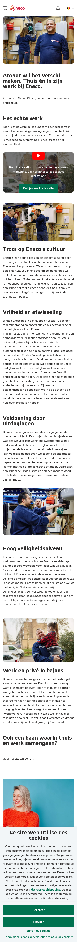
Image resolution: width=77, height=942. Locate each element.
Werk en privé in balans (33, 670)
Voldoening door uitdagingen (24, 421)
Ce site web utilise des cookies (39, 835)
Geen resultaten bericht (18, 758)
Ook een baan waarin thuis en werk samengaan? (37, 741)
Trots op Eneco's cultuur (34, 249)
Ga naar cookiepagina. (46, 889)
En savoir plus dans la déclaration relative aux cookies (38, 937)
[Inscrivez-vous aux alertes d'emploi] (58, 8)
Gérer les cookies (38, 931)
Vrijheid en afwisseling (32, 312)
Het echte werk (23, 118)
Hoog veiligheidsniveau (32, 548)
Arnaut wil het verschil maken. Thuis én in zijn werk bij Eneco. (32, 81)
